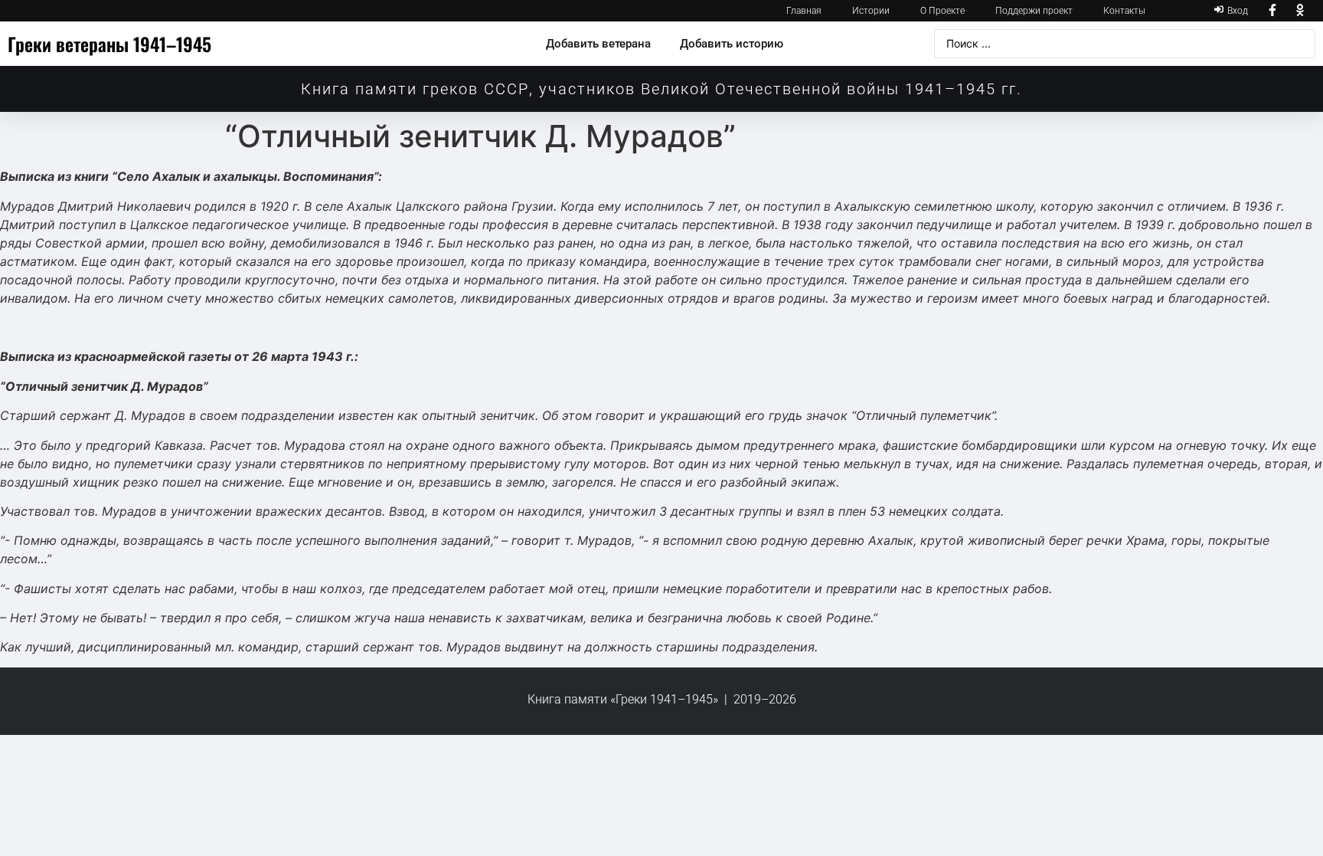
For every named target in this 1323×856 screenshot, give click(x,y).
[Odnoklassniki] (1300, 11)
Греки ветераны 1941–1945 (109, 43)
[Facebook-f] (1273, 11)
